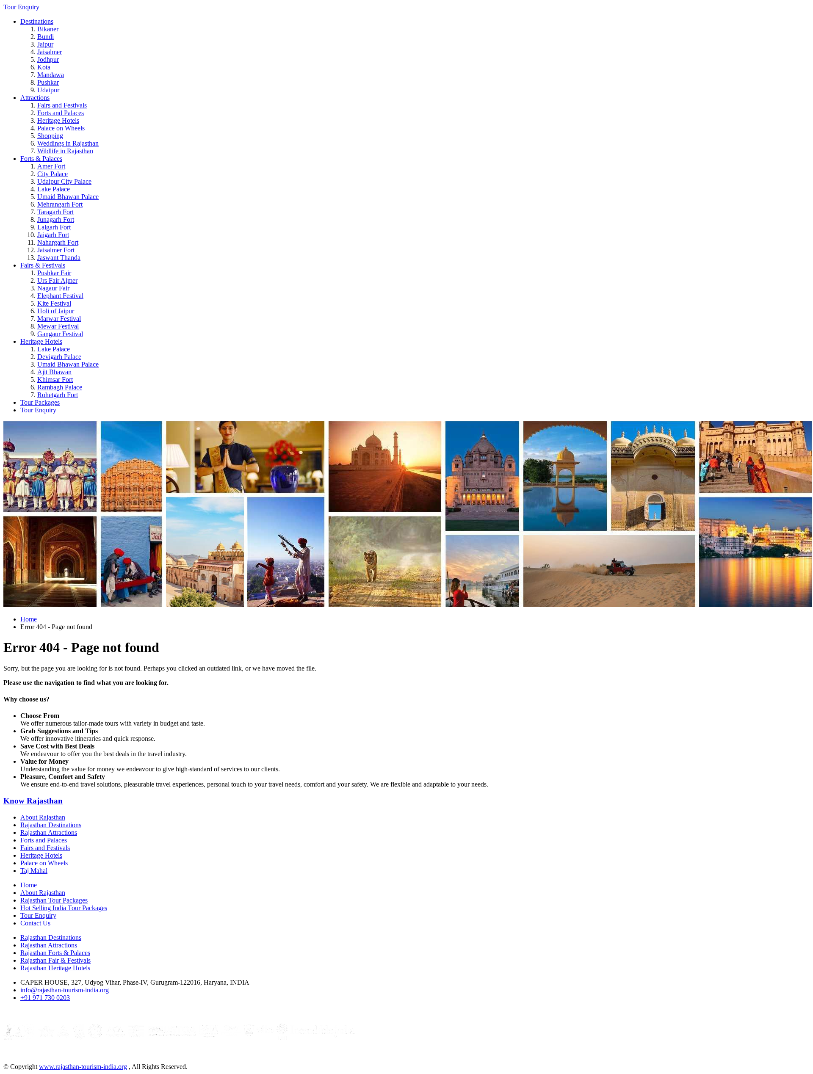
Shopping (50, 135)
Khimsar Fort (55, 379)
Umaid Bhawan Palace (68, 196)
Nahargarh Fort (57, 242)
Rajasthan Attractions (48, 832)
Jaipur (45, 44)
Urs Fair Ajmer (57, 280)
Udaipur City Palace (64, 181)
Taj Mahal (33, 870)
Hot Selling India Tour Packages (63, 907)
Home (28, 619)
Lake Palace (53, 189)
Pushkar (48, 82)
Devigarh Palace (59, 356)
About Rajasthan (42, 817)
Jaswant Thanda (58, 257)
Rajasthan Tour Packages (54, 900)
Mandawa (50, 74)
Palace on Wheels (61, 128)
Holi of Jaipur (55, 311)
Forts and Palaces (60, 112)
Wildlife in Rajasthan (65, 151)
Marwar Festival (59, 318)
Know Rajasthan (33, 800)
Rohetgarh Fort (57, 394)
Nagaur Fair (53, 288)
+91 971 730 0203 (45, 997)
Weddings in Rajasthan (68, 143)
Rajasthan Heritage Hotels (55, 968)
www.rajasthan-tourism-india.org (83, 1066)
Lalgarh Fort (54, 227)
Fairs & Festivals (42, 265)
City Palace (52, 173)
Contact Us (35, 923)
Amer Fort (51, 166)
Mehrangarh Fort (60, 204)
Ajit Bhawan (54, 371)
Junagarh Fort (55, 219)
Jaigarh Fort (53, 234)
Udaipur (48, 90)
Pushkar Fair (54, 272)
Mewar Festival (58, 326)
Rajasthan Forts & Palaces (55, 952)
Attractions (35, 97)
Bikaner (47, 29)
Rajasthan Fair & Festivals (55, 960)
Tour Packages (40, 402)
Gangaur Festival (60, 333)
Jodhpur (48, 59)
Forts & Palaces (41, 158)
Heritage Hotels (58, 120)
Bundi (45, 36)
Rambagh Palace (59, 387)
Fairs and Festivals (62, 105)
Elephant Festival (60, 295)
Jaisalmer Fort (56, 250)
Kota (43, 67)
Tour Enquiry (21, 7)
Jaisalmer (49, 51)
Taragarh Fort (55, 211)
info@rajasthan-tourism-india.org (64, 990)
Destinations (36, 21)
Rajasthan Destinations (50, 824)
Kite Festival (54, 303)
